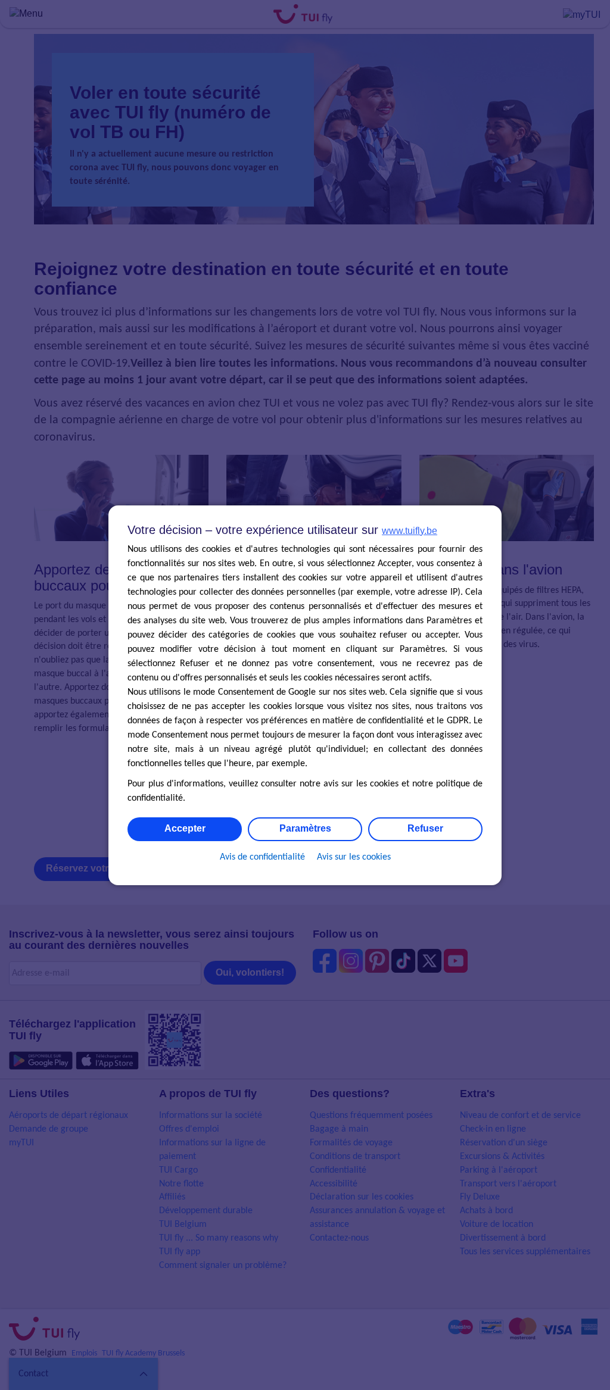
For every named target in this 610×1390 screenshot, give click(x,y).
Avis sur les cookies (354, 857)
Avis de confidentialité (262, 857)
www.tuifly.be (409, 531)
